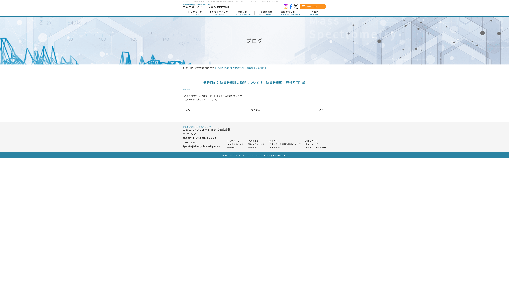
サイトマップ (311, 144)
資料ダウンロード (290, 13)
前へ (188, 109)
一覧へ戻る (254, 109)
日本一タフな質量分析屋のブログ (285, 144)
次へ (321, 109)
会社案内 (314, 13)
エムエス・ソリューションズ (253, 155)
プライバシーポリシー (315, 147)
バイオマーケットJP (208, 95)
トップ (185, 68)
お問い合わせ (314, 6)
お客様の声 (274, 147)
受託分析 (242, 13)
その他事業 (266, 13)
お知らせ (273, 141)
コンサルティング (218, 13)
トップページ (195, 13)
